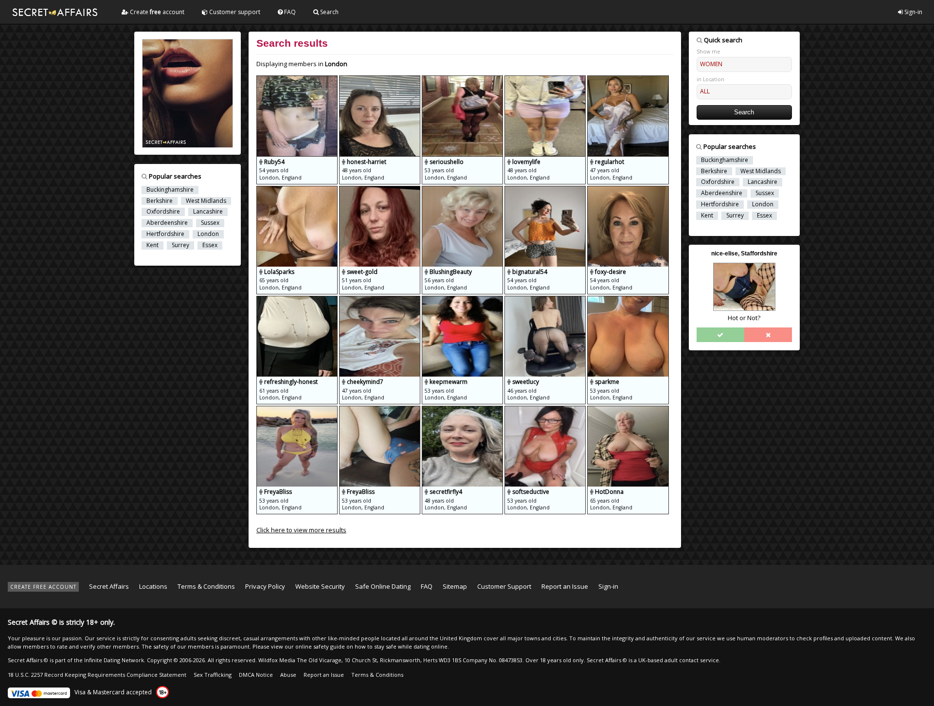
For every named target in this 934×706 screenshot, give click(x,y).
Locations (153, 586)
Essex (209, 245)
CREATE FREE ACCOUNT (43, 586)
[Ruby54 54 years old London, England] (297, 79)
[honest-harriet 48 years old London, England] (380, 79)
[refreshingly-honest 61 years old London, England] (297, 300)
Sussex (210, 223)
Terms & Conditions (206, 586)
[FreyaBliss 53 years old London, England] (297, 410)
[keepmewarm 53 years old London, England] (463, 300)
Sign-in (912, 12)
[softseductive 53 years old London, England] (545, 410)
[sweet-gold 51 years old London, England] (380, 190)
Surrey (180, 245)
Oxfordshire (163, 212)
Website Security (320, 586)
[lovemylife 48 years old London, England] (545, 79)
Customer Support (504, 586)
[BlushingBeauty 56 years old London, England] (463, 190)
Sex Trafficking (213, 674)
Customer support (234, 12)
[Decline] (768, 334)
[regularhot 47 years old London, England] (627, 79)
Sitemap (455, 586)
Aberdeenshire (167, 223)
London (208, 234)
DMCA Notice (256, 674)
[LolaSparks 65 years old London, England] (297, 190)
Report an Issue (564, 586)
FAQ (289, 12)
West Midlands (206, 201)
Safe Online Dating (383, 586)
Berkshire (159, 201)
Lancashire (208, 212)
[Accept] (720, 334)
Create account (156, 12)
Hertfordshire (165, 234)
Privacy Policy (265, 586)
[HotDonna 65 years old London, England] (627, 410)
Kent (152, 245)
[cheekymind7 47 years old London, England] (380, 300)
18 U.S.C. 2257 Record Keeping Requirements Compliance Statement (97, 674)
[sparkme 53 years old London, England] (627, 300)
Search (329, 12)
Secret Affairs (109, 586)
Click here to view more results (301, 529)
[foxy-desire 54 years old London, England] (627, 190)
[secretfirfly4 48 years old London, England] (463, 410)
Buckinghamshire (170, 190)
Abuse (288, 674)
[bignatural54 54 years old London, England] (545, 190)
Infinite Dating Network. (114, 660)
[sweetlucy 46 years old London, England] (545, 300)
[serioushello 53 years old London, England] (463, 79)
